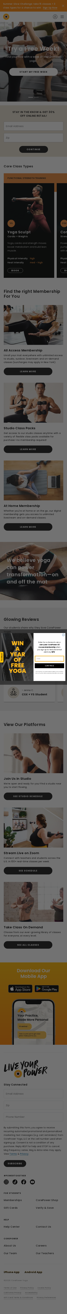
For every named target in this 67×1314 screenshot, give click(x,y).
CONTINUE (49, 666)
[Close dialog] (63, 635)
